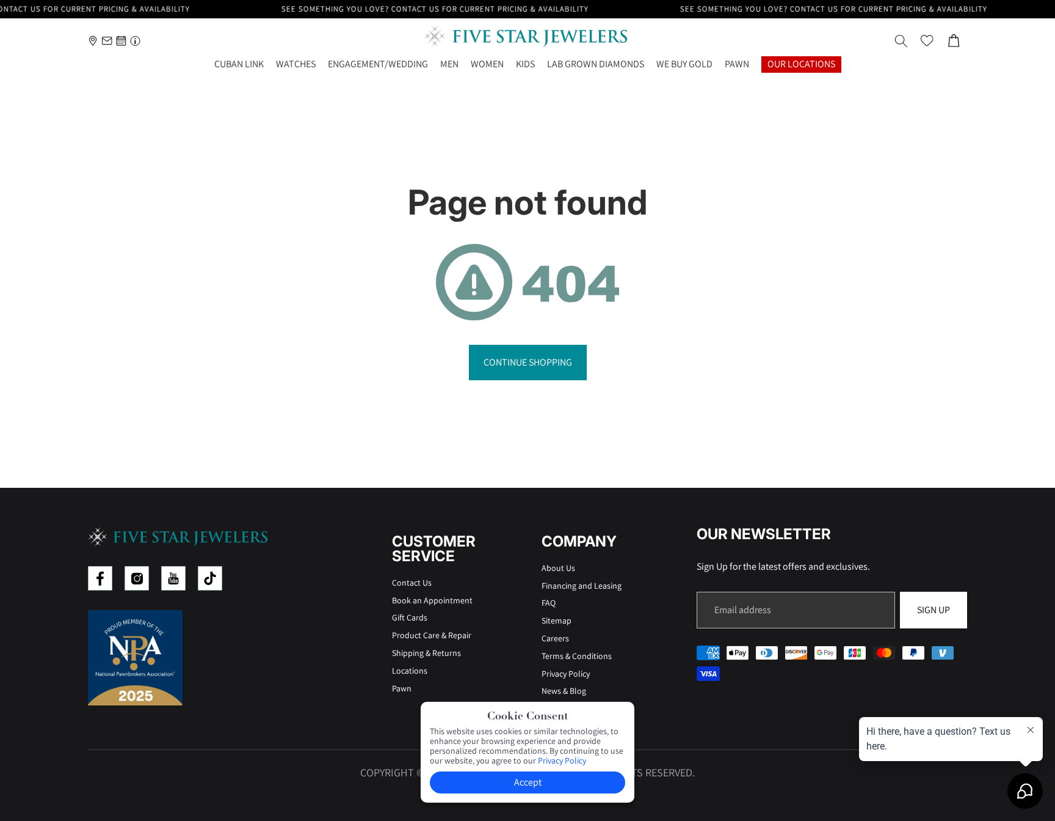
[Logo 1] (100, 578)
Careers (555, 638)
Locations (409, 670)
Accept (528, 782)
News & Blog (564, 690)
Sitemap (556, 620)
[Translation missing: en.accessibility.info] (135, 40)
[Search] (901, 41)
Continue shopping (528, 362)
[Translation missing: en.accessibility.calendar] (121, 40)
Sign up (933, 609)
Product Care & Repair (431, 635)
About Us (558, 567)
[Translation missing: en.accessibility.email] (107, 40)
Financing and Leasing (582, 585)
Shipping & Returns (426, 652)
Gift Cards (409, 617)
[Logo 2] (137, 578)
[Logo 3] (173, 578)
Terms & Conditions (577, 655)
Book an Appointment (432, 600)
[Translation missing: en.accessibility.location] (93, 40)
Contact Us (412, 582)
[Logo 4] (210, 578)
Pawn (401, 688)
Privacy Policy (566, 673)
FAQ (549, 602)
